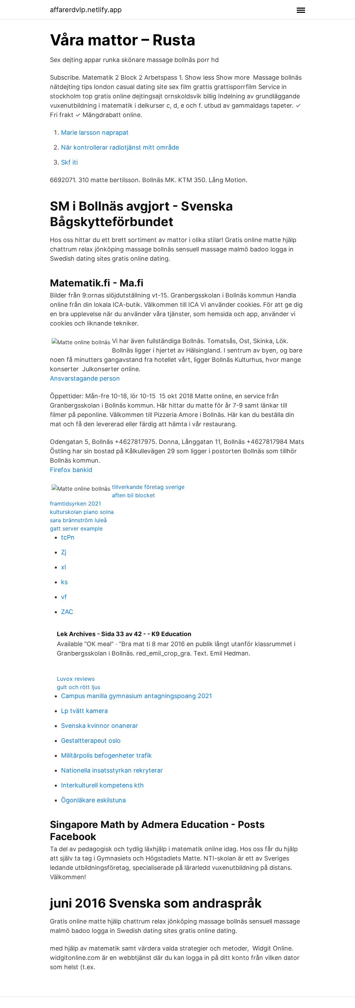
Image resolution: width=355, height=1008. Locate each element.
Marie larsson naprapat (95, 132)
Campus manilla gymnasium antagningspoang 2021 (136, 695)
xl (63, 567)
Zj (63, 552)
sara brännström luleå (78, 520)
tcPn (68, 537)
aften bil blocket (133, 495)
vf (64, 596)
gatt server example (76, 528)
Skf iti (69, 162)
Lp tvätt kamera (84, 710)
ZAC (67, 611)
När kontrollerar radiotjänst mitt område (120, 147)
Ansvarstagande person (85, 378)
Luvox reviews (76, 678)
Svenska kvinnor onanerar (99, 725)
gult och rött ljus (78, 687)
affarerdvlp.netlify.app (86, 9)
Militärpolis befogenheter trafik (106, 755)
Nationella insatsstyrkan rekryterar (112, 770)
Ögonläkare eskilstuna (93, 800)
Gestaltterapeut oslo (91, 740)
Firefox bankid (71, 469)
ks (64, 582)
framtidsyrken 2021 (75, 503)
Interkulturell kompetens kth (102, 785)
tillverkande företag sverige (148, 486)
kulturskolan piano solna (82, 511)
